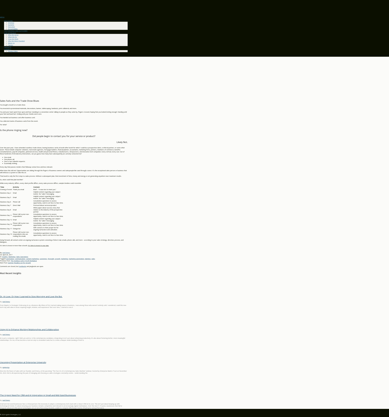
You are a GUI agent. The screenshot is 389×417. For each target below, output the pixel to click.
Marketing (11, 257)
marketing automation (76, 259)
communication (20, 259)
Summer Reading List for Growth (19, 263)
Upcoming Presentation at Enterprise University (23, 362)
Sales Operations (22, 257)
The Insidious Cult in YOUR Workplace (24, 261)
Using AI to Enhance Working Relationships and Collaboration (29, 329)
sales (93, 259)
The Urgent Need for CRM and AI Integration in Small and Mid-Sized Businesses (38, 395)
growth (57, 259)
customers (43, 259)
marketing (64, 259)
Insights (5, 257)
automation (10, 259)
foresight (51, 259)
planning (88, 259)
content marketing (32, 259)
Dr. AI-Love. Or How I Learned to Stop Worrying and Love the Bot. (31, 296)
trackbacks (22, 266)
